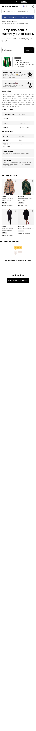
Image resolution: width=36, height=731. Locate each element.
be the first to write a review (18, 281)
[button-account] (27, 6)
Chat (15, 164)
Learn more (12, 77)
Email (11, 164)
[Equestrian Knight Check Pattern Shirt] (32, 181)
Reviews (4, 241)
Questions (14, 241)
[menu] (3, 6)
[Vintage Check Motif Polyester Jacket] (15, 181)
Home (3, 21)
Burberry (14, 21)
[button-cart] (33, 6)
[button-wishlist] (30, 6)
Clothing (8, 21)
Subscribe (28, 50)
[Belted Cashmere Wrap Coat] (32, 211)
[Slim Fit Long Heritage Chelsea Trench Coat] (15, 211)
